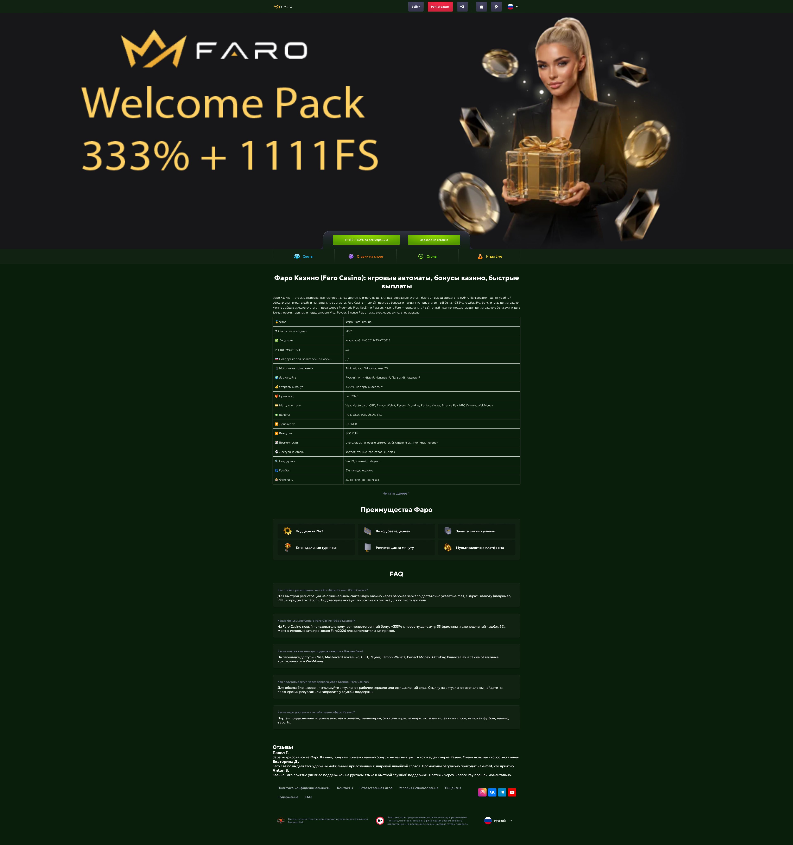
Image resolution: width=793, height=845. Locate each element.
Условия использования (418, 788)
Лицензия (453, 788)
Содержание (288, 797)
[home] (283, 6)
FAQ (308, 797)
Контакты (345, 788)
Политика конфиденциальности (304, 788)
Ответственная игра (376, 788)
